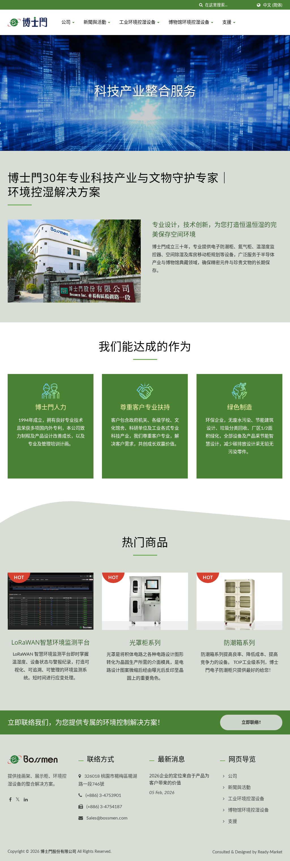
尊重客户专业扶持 (145, 407)
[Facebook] (10, 800)
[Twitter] (18, 800)
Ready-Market (270, 852)
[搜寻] (201, 5)
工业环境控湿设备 (138, 22)
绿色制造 (239, 407)
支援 (227, 22)
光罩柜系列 (145, 642)
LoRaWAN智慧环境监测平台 (50, 642)
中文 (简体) (272, 5)
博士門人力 (50, 407)
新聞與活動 (95, 22)
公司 (66, 22)
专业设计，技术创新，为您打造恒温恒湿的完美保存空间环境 (214, 229)
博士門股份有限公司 (58, 852)
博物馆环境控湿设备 (189, 22)
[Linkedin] (26, 800)
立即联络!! (251, 722)
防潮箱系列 (239, 642)
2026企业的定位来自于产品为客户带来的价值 (179, 779)
